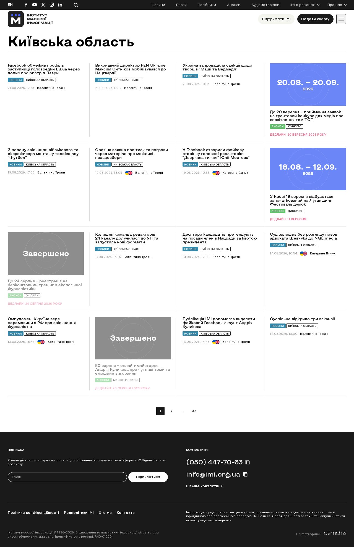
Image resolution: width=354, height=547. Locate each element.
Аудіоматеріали (265, 5)
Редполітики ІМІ (79, 513)
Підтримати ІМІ (276, 19)
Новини (158, 5)
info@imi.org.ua (213, 474)
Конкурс (294, 126)
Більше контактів (202, 486)
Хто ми (105, 513)
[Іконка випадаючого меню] (341, 19)
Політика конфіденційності (33, 513)
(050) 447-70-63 (214, 462)
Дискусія (295, 210)
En (10, 5)
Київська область (40, 79)
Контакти (126, 513)
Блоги (181, 5)
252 (194, 411)
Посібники (207, 5)
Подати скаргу (315, 19)
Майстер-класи (125, 380)
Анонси (233, 5)
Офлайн (32, 295)
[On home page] (30, 19)
